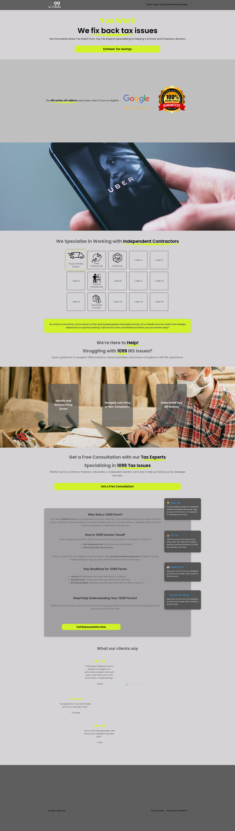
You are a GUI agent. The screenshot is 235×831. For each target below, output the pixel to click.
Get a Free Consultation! (117, 486)
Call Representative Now (91, 626)
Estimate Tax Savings (117, 49)
